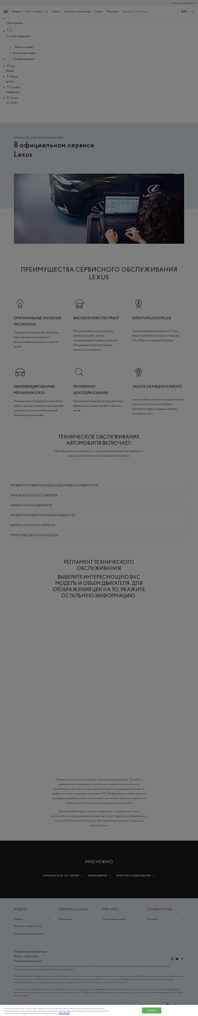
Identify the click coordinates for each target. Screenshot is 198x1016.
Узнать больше (64, 1013)
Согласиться (151, 1010)
